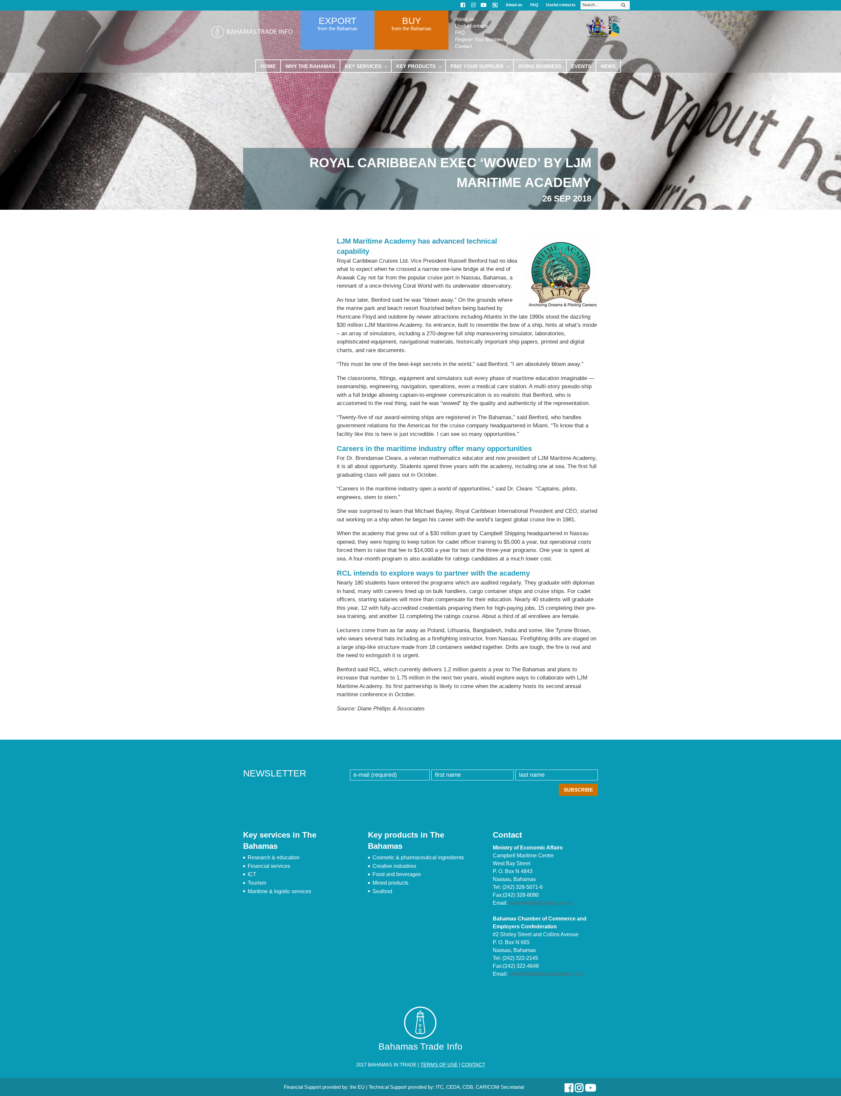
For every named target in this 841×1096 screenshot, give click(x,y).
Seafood (382, 891)
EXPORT (337, 21)
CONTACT (473, 1064)
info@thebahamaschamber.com (546, 974)
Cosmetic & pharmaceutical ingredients (418, 857)
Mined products (390, 883)
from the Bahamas (337, 28)
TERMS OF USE (439, 1064)
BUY (411, 21)
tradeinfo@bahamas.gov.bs (541, 903)
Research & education (274, 857)
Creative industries (394, 866)
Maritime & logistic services (279, 891)
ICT (252, 874)
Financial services (269, 866)
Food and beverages (397, 874)
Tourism (257, 883)
